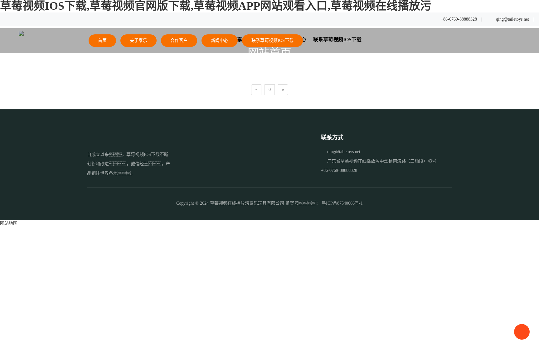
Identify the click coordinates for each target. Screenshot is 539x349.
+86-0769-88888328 (459, 19)
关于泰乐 (138, 40)
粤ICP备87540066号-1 (342, 203)
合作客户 (179, 40)
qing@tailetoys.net (512, 19)
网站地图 (8, 223)
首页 (102, 40)
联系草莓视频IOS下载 (272, 40)
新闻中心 (219, 40)
